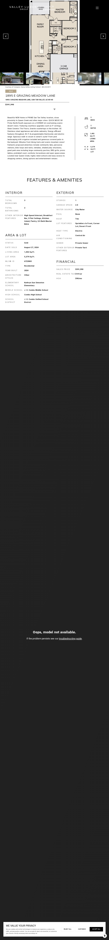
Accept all (96, 929)
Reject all (67, 929)
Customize (82, 929)
